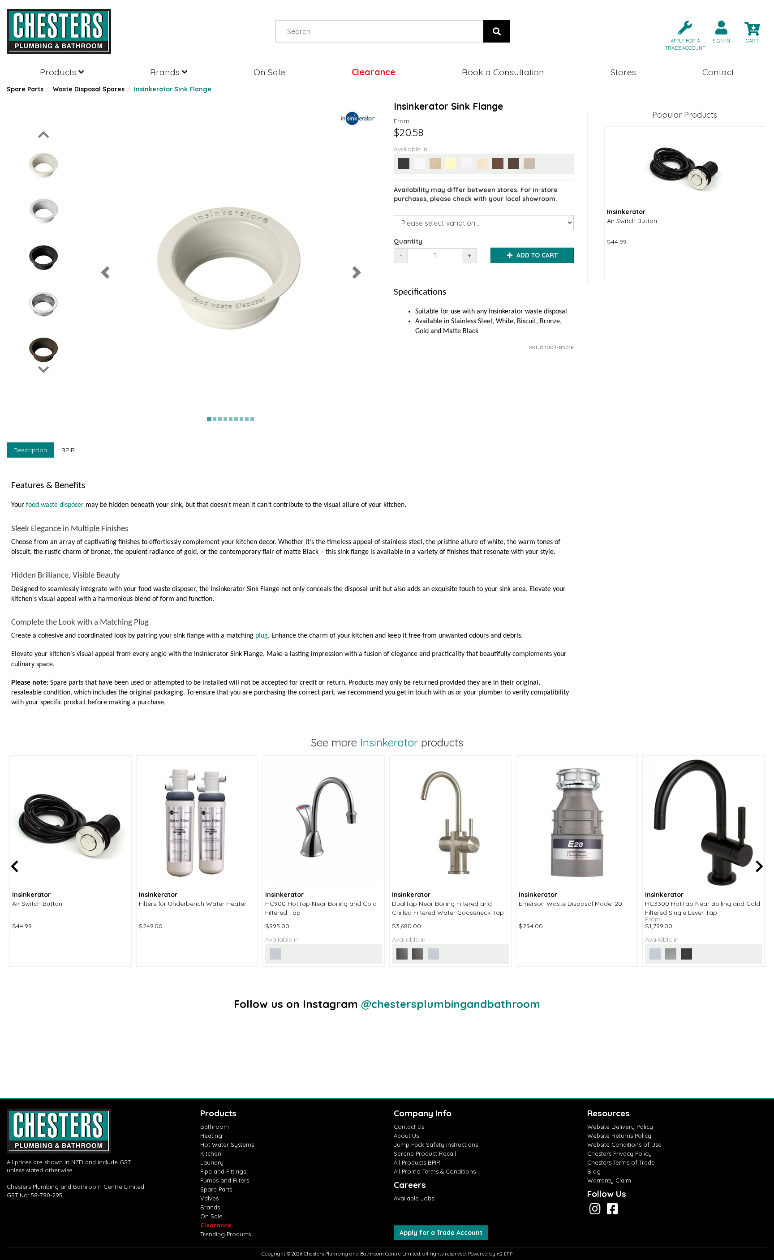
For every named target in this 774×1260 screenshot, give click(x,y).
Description (30, 450)
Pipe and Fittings (223, 1171)
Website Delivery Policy (620, 1126)
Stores (623, 71)
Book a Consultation (503, 71)
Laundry (212, 1162)
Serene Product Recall (425, 1153)
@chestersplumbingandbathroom (450, 1004)
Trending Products (225, 1234)
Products (59, 71)
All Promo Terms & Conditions (435, 1171)
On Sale (269, 71)
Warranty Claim (609, 1180)
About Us (406, 1135)
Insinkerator (389, 742)
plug (261, 635)
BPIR (68, 450)
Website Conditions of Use (624, 1144)
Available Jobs (414, 1198)
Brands (166, 71)
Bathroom (214, 1126)
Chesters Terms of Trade (621, 1162)
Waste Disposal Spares (89, 89)
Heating (211, 1135)
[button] (681, 34)
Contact (718, 71)
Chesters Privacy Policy (619, 1153)
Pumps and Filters (224, 1180)
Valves (209, 1198)
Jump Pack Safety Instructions (436, 1144)
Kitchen (210, 1153)
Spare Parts (25, 89)
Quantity (408, 241)
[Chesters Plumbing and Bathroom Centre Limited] (97, 31)
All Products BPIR (417, 1162)
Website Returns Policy (619, 1135)
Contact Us (409, 1126)
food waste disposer (55, 505)
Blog (594, 1171)
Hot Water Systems (227, 1144)
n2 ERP (504, 1254)
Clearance (374, 71)
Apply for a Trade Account (441, 1233)
